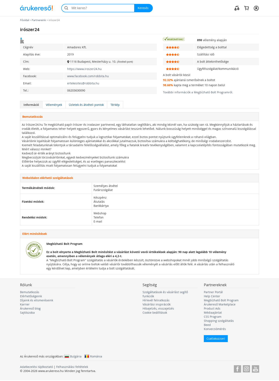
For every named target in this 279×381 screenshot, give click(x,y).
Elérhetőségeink (31, 296)
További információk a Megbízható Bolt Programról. (198, 92)
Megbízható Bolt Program (221, 300)
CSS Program (212, 317)
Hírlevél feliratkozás (156, 300)
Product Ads (212, 308)
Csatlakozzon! (215, 338)
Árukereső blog (30, 308)
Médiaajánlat (213, 312)
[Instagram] (246, 368)
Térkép (115, 105)
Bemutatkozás (29, 292)
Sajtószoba (27, 312)
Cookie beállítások (155, 312)
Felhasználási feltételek (72, 367)
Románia (96, 356)
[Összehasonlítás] (237, 8)
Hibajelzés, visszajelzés (158, 308)
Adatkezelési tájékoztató (36, 367)
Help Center (212, 296)
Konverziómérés (215, 329)
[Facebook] (237, 368)
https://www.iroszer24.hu (84, 69)
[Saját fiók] (256, 8)
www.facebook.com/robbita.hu (88, 76)
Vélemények (54, 105)
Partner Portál (213, 292)
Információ (31, 105)
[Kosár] (246, 8)
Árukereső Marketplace (219, 304)
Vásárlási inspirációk (157, 304)
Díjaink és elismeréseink (36, 300)
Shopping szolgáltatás (219, 321)
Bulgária (75, 356)
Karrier (25, 304)
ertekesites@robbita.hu (83, 83)
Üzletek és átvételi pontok (86, 105)
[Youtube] (255, 368)
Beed (207, 325)
